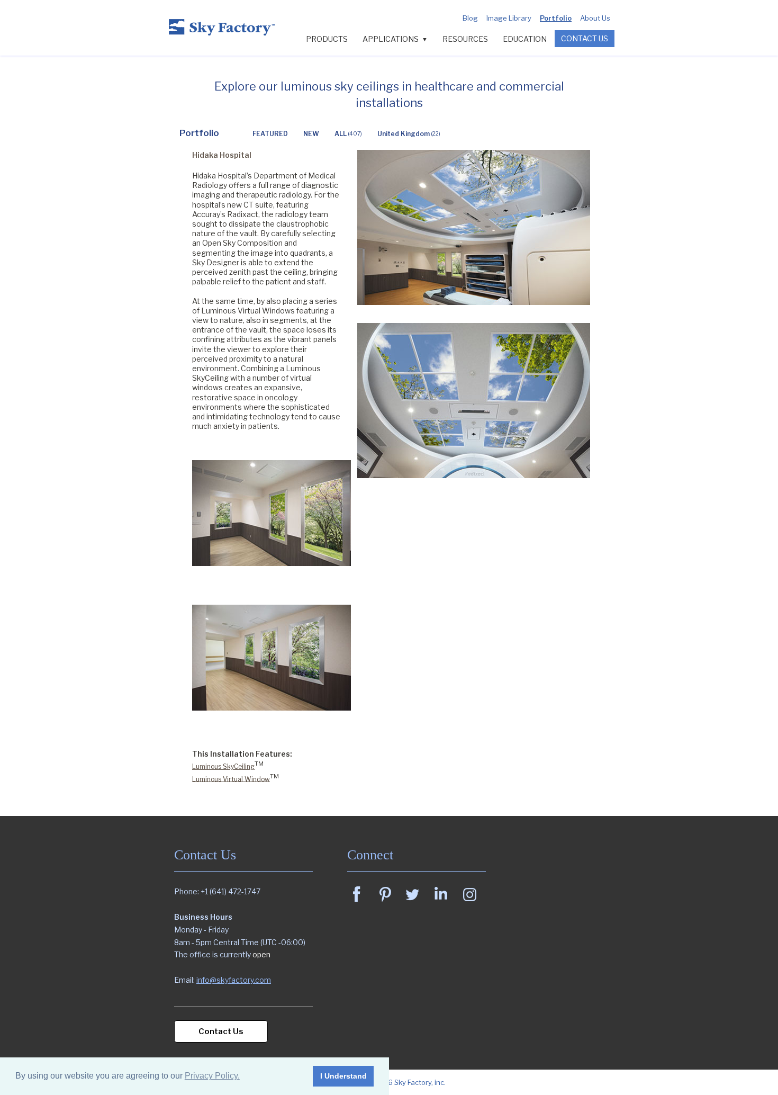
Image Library (508, 18)
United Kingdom (408, 134)
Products (327, 38)
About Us (595, 18)
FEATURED (270, 134)
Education (525, 38)
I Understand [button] (343, 1076)
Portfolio (556, 18)
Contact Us (584, 38)
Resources (465, 38)
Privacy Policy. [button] (212, 1075)
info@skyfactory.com (233, 979)
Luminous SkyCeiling (223, 766)
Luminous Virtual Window (231, 779)
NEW (311, 134)
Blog (470, 18)
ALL (348, 134)
